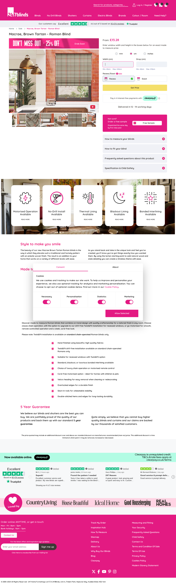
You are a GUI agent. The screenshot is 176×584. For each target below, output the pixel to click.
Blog (93, 556)
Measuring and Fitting (142, 522)
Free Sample (149, 123)
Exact (144, 79)
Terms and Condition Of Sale (146, 546)
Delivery (95, 541)
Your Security (138, 527)
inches (150, 53)
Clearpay (95, 560)
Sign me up (47, 546)
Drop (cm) (141, 59)
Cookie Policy (112, 287)
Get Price (135, 87)
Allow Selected (122, 313)
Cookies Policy (139, 560)
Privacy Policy (138, 556)
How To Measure (99, 532)
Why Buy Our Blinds (100, 551)
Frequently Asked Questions (145, 532)
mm (121, 53)
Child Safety (138, 537)
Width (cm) (108, 59)
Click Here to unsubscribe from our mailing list (30, 553)
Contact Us (9, 535)
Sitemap (95, 537)
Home (12, 28)
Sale (21, 28)
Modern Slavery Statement (145, 565)
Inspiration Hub (98, 527)
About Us (95, 546)
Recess (112, 79)
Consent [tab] (60, 267)
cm (135, 53)
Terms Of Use (138, 551)
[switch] (74, 302)
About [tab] (115, 267)
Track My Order (98, 522)
